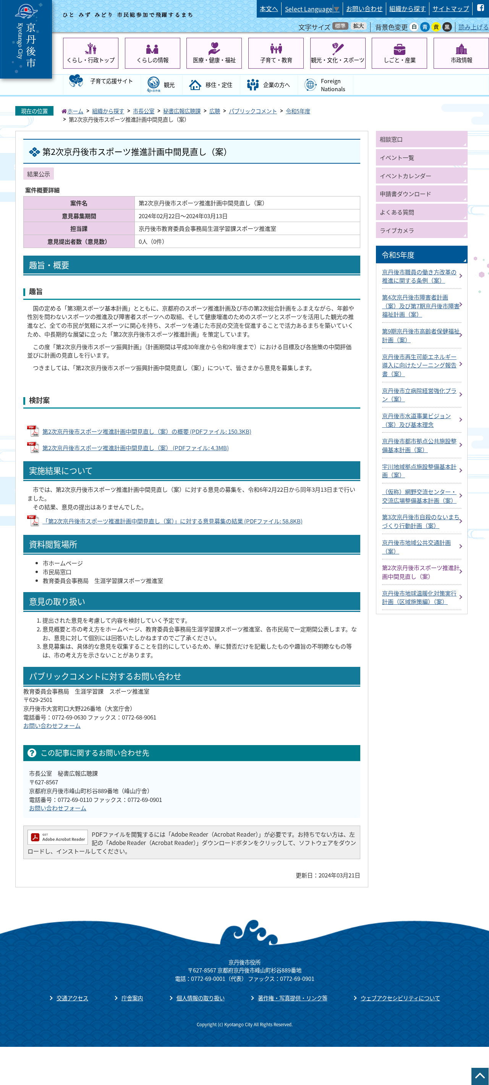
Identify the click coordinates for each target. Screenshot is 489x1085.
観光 (169, 84)
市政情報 (461, 60)
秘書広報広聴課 (182, 111)
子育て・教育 (276, 60)
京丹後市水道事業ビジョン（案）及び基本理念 (416, 419)
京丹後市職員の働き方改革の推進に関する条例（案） (419, 276)
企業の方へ (276, 84)
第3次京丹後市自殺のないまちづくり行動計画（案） (421, 521)
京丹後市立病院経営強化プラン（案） (419, 394)
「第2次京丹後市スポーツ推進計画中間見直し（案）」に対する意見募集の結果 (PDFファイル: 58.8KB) (172, 521)
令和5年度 (298, 111)
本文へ (269, 8)
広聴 (214, 111)
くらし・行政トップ (90, 60)
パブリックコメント (253, 111)
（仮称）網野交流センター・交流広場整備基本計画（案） (419, 495)
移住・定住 (219, 84)
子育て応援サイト (111, 81)
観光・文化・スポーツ (337, 60)
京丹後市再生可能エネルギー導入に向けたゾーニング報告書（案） (419, 365)
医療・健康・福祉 (214, 60)
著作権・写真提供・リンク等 (292, 998)
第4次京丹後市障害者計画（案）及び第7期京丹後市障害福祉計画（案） (421, 305)
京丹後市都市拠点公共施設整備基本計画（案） (419, 445)
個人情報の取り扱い (200, 998)
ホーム (75, 111)
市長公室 (143, 111)
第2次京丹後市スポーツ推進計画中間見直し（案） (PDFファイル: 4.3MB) (135, 447)
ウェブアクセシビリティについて (400, 998)
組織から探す (407, 8)
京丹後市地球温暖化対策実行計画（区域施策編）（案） (419, 597)
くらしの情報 (152, 60)
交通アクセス (72, 998)
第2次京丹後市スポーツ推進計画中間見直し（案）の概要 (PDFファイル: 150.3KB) (146, 431)
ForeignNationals (333, 85)
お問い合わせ (364, 8)
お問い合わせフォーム (52, 725)
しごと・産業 (400, 60)
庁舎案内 (132, 998)
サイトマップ (450, 8)
